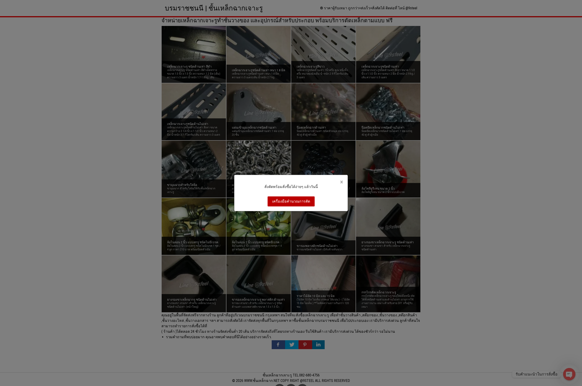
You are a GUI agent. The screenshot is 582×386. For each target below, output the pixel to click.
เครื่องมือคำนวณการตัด (291, 201)
